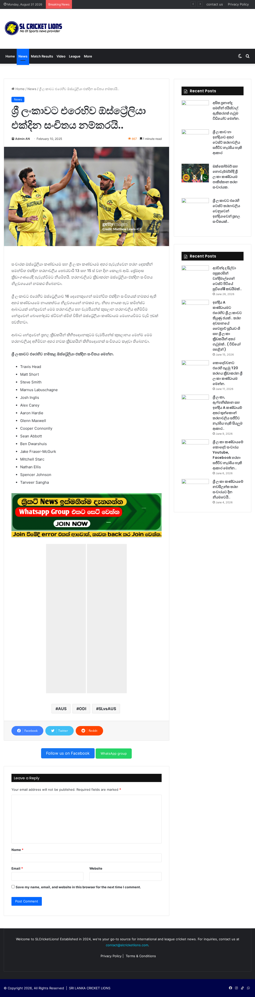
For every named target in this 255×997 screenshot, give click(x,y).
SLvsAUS (107, 708)
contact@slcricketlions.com (127, 945)
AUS (62, 708)
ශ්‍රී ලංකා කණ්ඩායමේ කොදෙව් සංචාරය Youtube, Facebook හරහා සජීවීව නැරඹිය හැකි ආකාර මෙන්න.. (228, 455)
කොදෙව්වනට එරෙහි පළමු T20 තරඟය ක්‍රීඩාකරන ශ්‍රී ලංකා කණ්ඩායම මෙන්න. (227, 373)
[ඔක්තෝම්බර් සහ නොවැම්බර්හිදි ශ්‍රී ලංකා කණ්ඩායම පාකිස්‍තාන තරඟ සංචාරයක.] (195, 173)
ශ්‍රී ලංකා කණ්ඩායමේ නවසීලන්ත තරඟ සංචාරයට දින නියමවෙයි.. (228, 489)
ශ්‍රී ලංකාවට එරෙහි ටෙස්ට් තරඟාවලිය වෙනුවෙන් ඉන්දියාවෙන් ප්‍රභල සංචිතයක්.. (129, 4)
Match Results (42, 56)
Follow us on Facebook (68, 753)
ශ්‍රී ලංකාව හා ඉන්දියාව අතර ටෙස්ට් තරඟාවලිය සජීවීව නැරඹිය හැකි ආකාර (227, 142)
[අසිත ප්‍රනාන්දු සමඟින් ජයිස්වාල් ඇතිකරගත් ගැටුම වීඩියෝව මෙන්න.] (195, 109)
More (88, 56)
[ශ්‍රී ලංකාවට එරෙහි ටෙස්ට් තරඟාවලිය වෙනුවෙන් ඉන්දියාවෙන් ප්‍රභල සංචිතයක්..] (195, 207)
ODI (82, 708)
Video (61, 56)
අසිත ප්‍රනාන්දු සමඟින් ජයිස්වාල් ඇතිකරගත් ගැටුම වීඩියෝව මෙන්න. (226, 110)
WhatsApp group (114, 753)
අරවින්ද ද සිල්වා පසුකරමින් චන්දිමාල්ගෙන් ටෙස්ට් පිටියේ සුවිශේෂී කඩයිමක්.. (227, 278)
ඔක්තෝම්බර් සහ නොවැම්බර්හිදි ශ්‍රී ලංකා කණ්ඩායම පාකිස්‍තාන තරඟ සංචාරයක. (225, 177)
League (74, 56)
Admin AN (22, 139)
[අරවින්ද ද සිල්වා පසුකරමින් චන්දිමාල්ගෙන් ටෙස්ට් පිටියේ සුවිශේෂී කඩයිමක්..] (195, 274)
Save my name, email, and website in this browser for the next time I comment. (78, 887)
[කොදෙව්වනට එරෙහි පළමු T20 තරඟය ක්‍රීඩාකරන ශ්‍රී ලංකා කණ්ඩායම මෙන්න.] (195, 369)
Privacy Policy (238, 4)
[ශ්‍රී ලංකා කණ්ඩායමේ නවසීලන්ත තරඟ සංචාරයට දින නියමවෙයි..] (195, 488)
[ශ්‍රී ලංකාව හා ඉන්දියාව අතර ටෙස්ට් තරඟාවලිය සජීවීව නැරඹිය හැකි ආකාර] (195, 138)
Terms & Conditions (141, 956)
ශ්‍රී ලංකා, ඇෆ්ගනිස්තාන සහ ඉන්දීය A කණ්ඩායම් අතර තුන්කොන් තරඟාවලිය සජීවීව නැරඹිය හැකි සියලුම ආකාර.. (228, 413)
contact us (214, 4)
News (22, 56)
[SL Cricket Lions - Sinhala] (34, 29)
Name (17, 850)
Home (10, 56)
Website (95, 868)
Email (17, 868)
